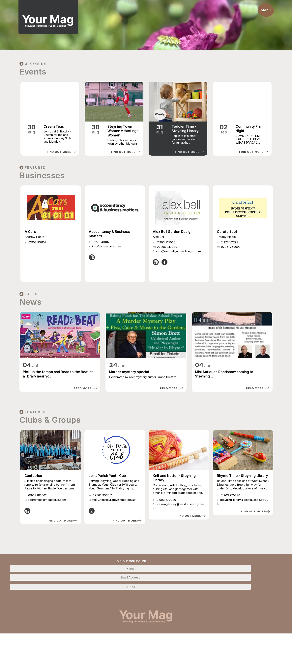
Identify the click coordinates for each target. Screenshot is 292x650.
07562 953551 (102, 495)
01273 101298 (229, 242)
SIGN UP (130, 586)
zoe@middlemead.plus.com (47, 500)
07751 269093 (231, 247)
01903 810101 (37, 242)
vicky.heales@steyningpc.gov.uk (114, 500)
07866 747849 (167, 247)
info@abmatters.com (106, 246)
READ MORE (82, 388)
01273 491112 (101, 242)
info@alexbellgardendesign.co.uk (178, 251)
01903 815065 (166, 242)
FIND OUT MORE (59, 151)
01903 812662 (37, 495)
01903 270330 (166, 500)
